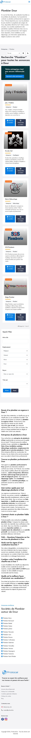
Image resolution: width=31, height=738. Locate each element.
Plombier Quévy (7, 626)
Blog (2, 698)
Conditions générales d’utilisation (9, 694)
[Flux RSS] (28, 53)
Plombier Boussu (7, 637)
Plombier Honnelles (8, 646)
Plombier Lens (7, 635)
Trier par (5, 380)
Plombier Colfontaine (9, 640)
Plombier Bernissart (8, 621)
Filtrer (7, 390)
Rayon (4, 370)
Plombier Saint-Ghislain (9, 656)
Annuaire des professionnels (8, 689)
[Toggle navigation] (29, 2)
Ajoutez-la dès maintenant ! (14, 76)
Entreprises (4, 49)
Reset (14, 390)
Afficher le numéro (10, 122)
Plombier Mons (7, 618)
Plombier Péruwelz (8, 632)
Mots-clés (5, 337)
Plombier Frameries (8, 654)
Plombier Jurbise (7, 629)
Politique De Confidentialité (7, 691)
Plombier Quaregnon (9, 651)
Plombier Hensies (8, 648)
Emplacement (6, 347)
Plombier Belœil (7, 623)
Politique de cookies (6, 696)
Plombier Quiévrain (8, 643)
